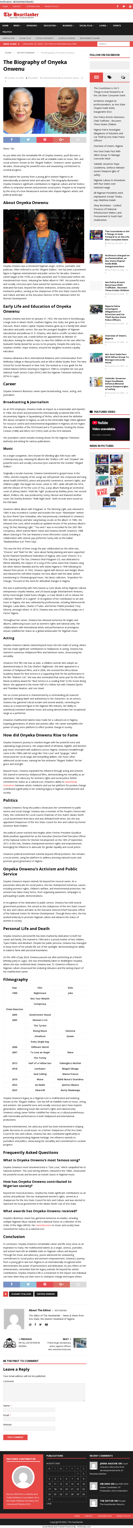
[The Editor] (93, 1505)
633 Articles (61, 1310)
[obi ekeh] (93, 1488)
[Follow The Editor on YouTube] (45, 1324)
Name (6, 1405)
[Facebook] (117, 6)
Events (117, 25)
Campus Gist (8, 38)
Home (5, 6)
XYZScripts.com (84, 1526)
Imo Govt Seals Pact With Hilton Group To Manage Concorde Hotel (107, 155)
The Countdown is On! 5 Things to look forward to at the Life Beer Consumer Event (109, 92)
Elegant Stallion (21, 1294)
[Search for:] (113, 43)
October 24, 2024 (15, 77)
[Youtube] (130, 6)
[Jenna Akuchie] (93, 1467)
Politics (7, 32)
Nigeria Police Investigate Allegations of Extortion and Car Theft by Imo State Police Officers (115, 313)
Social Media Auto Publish (53, 1526)
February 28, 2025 (115, 243)
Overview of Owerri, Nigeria (108, 145)
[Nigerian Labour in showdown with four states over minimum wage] (102, 491)
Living (102, 25)
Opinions (31, 25)
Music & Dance (65, 77)
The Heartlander (75, 1522)
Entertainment (50, 77)
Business (67, 25)
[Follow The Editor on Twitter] (39, 1324)
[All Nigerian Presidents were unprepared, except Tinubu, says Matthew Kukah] (116, 491)
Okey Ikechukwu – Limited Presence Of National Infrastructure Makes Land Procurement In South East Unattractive (108, 212)
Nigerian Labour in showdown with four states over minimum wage (109, 184)
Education (50, 25)
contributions (43, 1225)
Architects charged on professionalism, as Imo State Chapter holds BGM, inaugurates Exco (117, 261)
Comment (8, 1381)
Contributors (33, 6)
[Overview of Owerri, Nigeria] (96, 339)
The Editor (33, 77)
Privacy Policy (52, 6)
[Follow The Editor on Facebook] (34, 1324)
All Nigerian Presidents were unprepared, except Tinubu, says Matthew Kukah (108, 196)
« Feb (49, 1503)
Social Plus (85, 25)
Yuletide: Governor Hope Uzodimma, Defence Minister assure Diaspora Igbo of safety (116, 384)
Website (7, 1424)
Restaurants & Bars (90, 38)
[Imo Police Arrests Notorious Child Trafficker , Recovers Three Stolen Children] (96, 286)
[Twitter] (124, 6)
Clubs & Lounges (66, 38)
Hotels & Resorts (44, 38)
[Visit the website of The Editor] (30, 1324)
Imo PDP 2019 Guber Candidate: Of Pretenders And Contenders (114, 1487)
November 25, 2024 (115, 294)
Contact (17, 6)
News (16, 25)
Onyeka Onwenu (46, 1294)
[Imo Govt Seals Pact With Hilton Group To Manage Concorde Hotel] (96, 358)
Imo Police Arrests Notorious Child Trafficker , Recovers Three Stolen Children (109, 121)
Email (6, 1415)
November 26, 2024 (115, 270)
